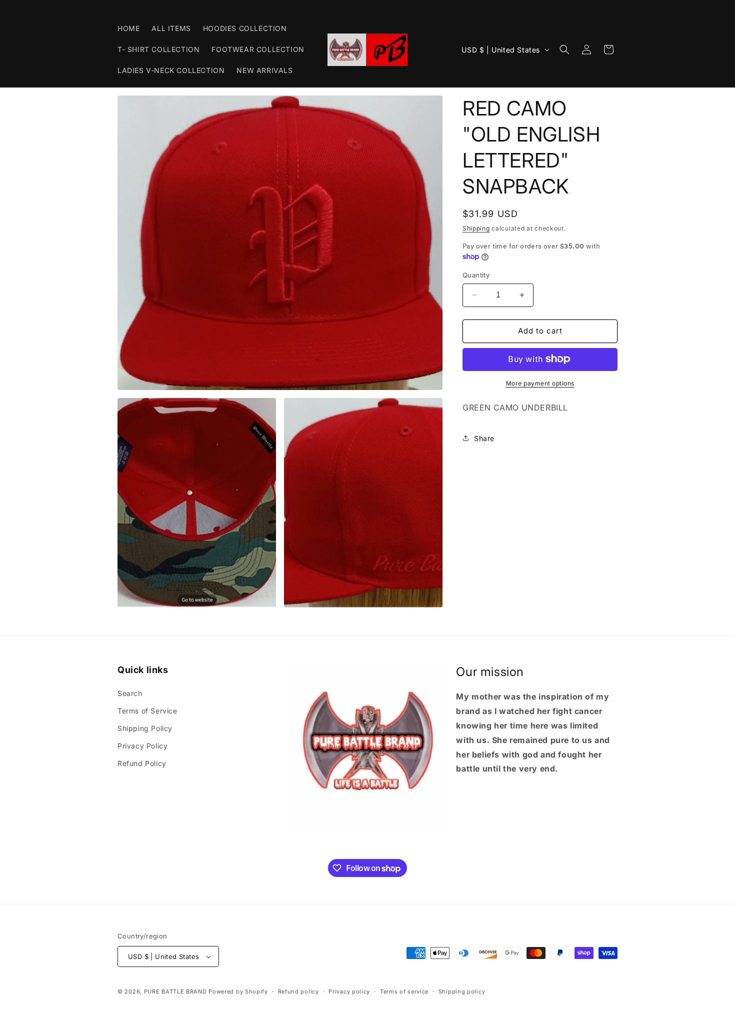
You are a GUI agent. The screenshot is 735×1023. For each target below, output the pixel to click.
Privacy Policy (143, 746)
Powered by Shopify (238, 991)
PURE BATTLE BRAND (176, 991)
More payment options (540, 382)
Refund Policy (142, 763)
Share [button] (484, 438)
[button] (565, 49)
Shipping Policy (145, 728)
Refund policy (298, 991)
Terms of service (404, 991)
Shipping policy (462, 991)
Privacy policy (349, 991)
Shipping (476, 228)
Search (130, 693)
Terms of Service (148, 710)
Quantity (476, 275)
